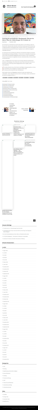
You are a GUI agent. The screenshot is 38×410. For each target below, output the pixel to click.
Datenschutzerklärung (22, 408)
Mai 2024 (4, 310)
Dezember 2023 (6, 322)
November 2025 (6, 269)
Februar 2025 (5, 289)
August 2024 (5, 303)
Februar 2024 (5, 317)
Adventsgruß (5, 84)
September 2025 (6, 273)
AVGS (4, 366)
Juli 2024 (4, 306)
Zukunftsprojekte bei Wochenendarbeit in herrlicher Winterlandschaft (30, 135)
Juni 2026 (5, 252)
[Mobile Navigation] (35, 6)
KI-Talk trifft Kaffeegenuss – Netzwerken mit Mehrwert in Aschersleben (15, 236)
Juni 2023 (5, 333)
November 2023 (6, 324)
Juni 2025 (5, 280)
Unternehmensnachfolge (7, 384)
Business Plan (5, 85)
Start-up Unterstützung (13, 89)
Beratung (4, 368)
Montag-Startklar (14, 88)
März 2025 (5, 287)
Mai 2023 (4, 336)
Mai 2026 (4, 255)
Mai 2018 (4, 340)
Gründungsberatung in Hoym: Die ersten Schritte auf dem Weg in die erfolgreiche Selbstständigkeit (17, 231)
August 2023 (5, 329)
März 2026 (5, 259)
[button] (5, 77)
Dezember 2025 (6, 266)
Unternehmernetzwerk (7, 387)
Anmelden (5, 394)
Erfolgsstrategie (11, 85)
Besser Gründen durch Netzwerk (6, 134)
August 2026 (5, 250)
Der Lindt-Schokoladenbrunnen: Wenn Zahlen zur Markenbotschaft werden (16, 234)
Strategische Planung (6, 91)
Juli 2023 (4, 331)
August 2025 (5, 275)
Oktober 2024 (5, 299)
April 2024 (5, 313)
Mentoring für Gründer (6, 88)
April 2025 (5, 285)
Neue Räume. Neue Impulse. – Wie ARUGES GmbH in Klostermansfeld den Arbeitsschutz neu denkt (18, 152)
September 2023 (6, 326)
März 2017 (5, 356)
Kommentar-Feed (6, 399)
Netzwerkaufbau (5, 89)
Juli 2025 (4, 278)
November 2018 (6, 338)
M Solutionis (25, 407)
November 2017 (6, 345)
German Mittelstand (6, 373)
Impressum (16, 408)
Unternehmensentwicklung (7, 94)
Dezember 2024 (6, 294)
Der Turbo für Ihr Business (27, 7)
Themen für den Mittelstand (8, 382)
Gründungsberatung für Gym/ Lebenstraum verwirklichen (30, 144)
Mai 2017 (4, 352)
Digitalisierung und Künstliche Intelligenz (10, 371)
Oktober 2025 (5, 271)
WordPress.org (5, 401)
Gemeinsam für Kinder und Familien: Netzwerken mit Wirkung (14, 238)
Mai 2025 (4, 282)
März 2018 (5, 343)
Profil (4, 380)
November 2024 (6, 296)
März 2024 (5, 315)
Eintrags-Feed (5, 396)
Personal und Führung (7, 378)
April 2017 (5, 354)
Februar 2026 (5, 262)
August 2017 (5, 347)
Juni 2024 (5, 308)
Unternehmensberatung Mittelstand (8, 92)
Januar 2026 (5, 264)
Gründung (11, 87)
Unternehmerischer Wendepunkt (8, 95)
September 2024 (6, 301)
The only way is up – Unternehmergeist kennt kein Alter (12, 228)
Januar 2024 (5, 319)
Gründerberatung (5, 87)
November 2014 (6, 359)
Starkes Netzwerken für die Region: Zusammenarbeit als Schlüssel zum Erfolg (7, 212)
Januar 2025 (5, 292)
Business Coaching (11, 84)
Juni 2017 (5, 350)
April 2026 (5, 257)
